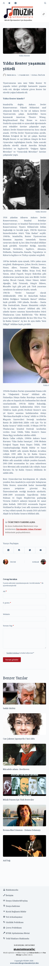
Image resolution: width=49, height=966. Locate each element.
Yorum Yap (8, 625)
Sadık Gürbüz (9, 708)
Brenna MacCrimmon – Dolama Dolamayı (21, 830)
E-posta (7, 603)
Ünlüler (41, 75)
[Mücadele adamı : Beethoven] (24, 754)
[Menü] (43, 14)
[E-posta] (40, 550)
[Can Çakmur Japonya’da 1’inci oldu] (24, 724)
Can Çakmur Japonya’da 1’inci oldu (19, 738)
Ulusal (34, 75)
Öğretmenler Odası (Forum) (28, 529)
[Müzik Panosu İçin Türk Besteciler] (24, 785)
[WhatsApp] (29, 550)
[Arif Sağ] (24, 846)
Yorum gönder (11, 659)
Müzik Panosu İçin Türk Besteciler (18, 799)
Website (6, 614)
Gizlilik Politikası (13, 653)
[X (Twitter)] (8, 550)
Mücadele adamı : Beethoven (16, 769)
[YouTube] (15, 3)
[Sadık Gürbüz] (24, 693)
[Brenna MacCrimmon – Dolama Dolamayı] (24, 815)
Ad (5, 591)
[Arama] (45, 3)
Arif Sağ (6, 860)
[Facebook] (19, 550)
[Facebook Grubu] (9, 3)
